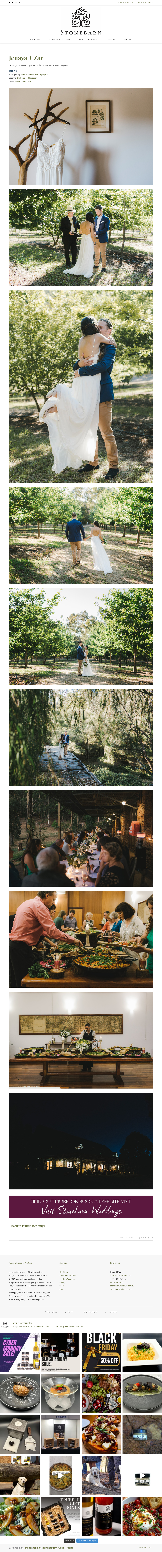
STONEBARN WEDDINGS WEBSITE (61, 1548)
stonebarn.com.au (118, 1282)
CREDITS (28, 1548)
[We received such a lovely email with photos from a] (20, 1434)
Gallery (111, 40)
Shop (61, 1285)
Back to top (145, 1548)
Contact (128, 40)
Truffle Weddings (88, 40)
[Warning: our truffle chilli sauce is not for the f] (101, 1516)
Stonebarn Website (125, 3)
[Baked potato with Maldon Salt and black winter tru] (20, 1393)
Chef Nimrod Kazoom (27, 78)
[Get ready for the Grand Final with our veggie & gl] (60, 1475)
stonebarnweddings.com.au (122, 1285)
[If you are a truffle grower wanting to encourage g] (20, 1475)
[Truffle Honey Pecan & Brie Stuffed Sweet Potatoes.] (101, 1434)
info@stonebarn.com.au (120, 1275)
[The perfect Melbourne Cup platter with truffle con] (101, 1393)
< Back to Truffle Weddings (27, 1226)
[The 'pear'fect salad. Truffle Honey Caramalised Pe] (20, 1516)
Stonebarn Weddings (144, 3)
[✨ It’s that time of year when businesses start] (60, 1516)
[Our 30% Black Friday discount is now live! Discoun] (101, 1352)
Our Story (35, 40)
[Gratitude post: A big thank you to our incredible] (101, 1475)
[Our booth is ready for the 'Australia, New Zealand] (60, 1434)
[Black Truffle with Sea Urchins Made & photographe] (60, 1393)
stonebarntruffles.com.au (121, 1289)
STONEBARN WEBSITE (40, 1548)
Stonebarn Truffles (60, 40)
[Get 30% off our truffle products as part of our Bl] (60, 1352)
